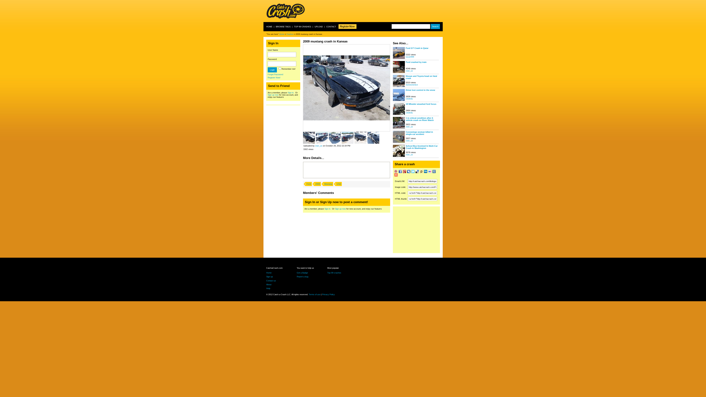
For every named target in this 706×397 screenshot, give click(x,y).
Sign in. (291, 93)
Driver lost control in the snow (420, 90)
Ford (309, 184)
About (268, 284)
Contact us (271, 281)
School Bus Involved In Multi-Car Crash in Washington (422, 147)
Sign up (269, 277)
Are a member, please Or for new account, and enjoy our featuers (283, 95)
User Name (273, 50)
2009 (317, 184)
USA (339, 184)
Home (269, 27)
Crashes (289, 34)
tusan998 (410, 57)
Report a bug (302, 277)
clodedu (409, 99)
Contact (331, 27)
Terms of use (314, 294)
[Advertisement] (376, 11)
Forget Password (275, 74)
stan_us (318, 146)
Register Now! (274, 77)
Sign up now (273, 95)
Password (272, 59)
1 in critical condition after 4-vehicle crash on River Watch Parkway (420, 119)
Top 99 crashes (302, 27)
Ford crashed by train (416, 62)
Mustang (328, 184)
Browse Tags (283, 27)
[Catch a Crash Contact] (347, 27)
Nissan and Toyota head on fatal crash (421, 77)
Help (268, 288)
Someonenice (412, 85)
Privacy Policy (328, 294)
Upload (319, 27)
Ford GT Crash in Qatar (417, 48)
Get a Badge (302, 273)
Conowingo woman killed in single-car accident (419, 133)
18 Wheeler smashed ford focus (421, 104)
